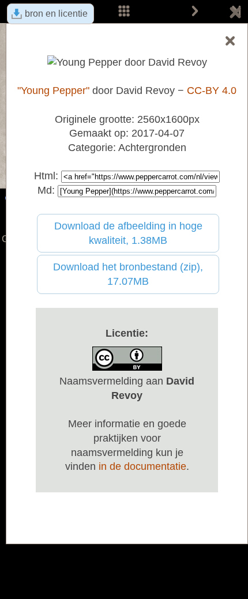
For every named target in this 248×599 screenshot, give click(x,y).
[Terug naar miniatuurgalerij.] (235, 14)
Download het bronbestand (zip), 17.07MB (128, 274)
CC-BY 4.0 (211, 90)
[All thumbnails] (124, 11)
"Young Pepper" (53, 90)
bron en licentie (56, 13)
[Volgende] (195, 11)
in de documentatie (142, 466)
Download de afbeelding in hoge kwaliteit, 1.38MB (128, 233)
